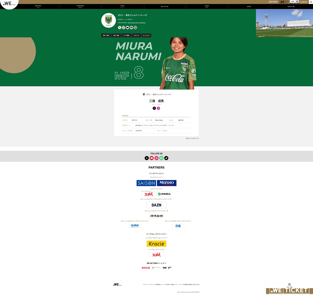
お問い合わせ (196, 284)
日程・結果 (116, 35)
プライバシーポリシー (149, 284)
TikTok (166, 158)
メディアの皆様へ (166, 284)
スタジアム (136, 35)
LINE (161, 158)
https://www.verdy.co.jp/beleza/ (136, 23)
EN (306, 2)
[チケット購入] (289, 291)
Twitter (147, 158)
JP (303, 2)
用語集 (190, 284)
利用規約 (158, 284)
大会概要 (185, 284)
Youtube (152, 158)
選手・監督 (106, 35)
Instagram (156, 158)
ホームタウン (146, 35)
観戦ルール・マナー (176, 284)
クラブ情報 (126, 35)
